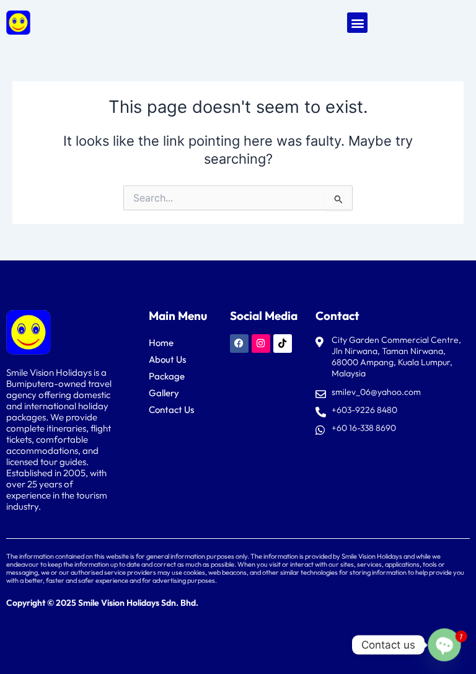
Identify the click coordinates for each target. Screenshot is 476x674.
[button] (357, 22)
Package (167, 376)
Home (161, 342)
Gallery (164, 393)
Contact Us (171, 409)
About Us (167, 359)
